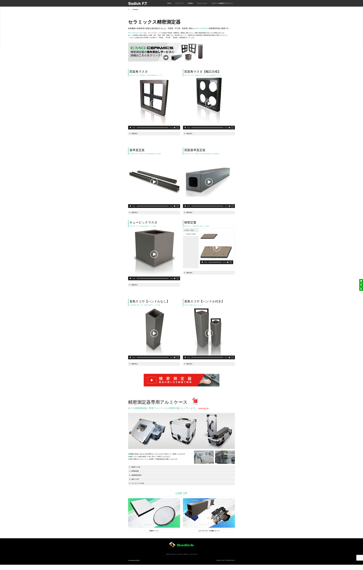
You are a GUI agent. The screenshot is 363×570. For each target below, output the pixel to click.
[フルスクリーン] (178, 128)
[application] (154, 103)
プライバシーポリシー (183, 554)
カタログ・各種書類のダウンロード (222, 3)
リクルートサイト (202, 3)
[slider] (152, 127)
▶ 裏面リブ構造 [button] (189, 230)
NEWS (169, 3)
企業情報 (190, 3)
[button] (154, 103)
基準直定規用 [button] (135, 471)
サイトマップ (194, 554)
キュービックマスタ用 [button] (137, 483)
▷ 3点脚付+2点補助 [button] (190, 234)
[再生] (130, 128)
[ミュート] (175, 128)
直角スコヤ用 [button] (135, 479)
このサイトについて (171, 554)
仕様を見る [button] (134, 133)
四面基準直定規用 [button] (136, 475)
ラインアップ (179, 3)
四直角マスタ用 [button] (135, 467)
